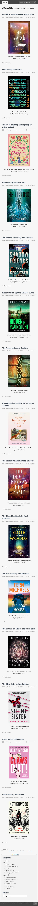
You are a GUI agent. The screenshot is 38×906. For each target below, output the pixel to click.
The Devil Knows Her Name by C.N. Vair (17, 461)
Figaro (11, 17)
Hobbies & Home (10, 887)
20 (20, 851)
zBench (24, 903)
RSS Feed (16, 854)
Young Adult (9, 874)
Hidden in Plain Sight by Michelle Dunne (18, 293)
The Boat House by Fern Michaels (15, 574)
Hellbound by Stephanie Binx (13, 182)
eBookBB (7, 8)
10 (17, 851)
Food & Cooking (10, 881)
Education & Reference (11, 879)
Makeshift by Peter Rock (11, 69)
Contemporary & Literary (12, 866)
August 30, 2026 (18, 350)
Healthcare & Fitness (11, 883)
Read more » (7, 62)
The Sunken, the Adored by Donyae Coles (18, 629)
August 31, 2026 (18, 17)
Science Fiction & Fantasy (12, 872)
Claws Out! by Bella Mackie (13, 739)
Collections (7, 861)
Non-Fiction (7, 875)
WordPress (31, 903)
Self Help (8, 888)
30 (23, 851)
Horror (7, 868)
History (7, 885)
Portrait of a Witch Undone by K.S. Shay (18, 14)
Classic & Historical (10, 864)
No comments (31, 17)
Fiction (6, 862)
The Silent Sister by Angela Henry (15, 684)
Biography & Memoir (11, 877)
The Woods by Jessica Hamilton (15, 348)
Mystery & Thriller (10, 870)
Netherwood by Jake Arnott (13, 794)
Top (36, 903)
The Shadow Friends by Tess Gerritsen (17, 237)
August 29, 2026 (18, 797)
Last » (30, 851)
